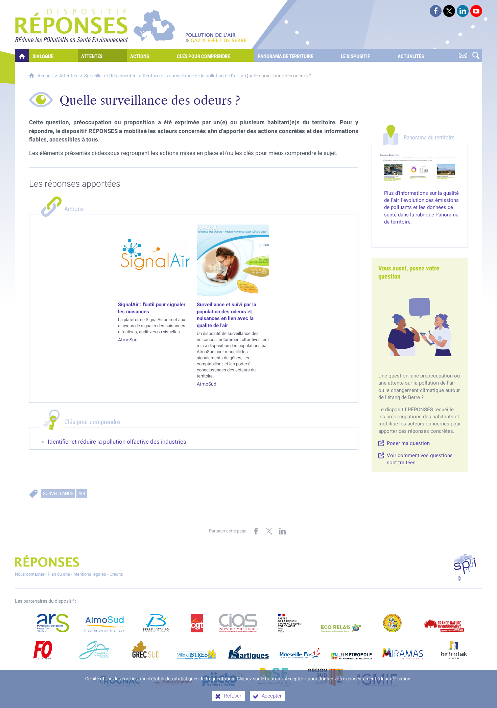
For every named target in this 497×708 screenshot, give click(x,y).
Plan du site (59, 574)
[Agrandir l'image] (420, 168)
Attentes (68, 76)
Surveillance (58, 493)
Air (81, 493)
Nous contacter (29, 574)
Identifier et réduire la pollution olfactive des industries (117, 441)
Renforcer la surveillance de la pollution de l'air (190, 76)
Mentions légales (89, 574)
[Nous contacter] (462, 55)
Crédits (116, 574)
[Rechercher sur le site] (475, 55)
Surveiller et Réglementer (110, 76)
